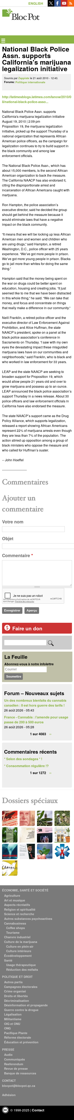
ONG (7, 1028)
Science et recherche (19, 914)
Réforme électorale (17, 1037)
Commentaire (17, 555)
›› (50, 734)
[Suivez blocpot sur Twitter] (51, 5)
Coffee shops (15, 928)
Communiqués (14, 1059)
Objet (7, 538)
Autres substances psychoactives (28, 919)
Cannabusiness (15, 923)
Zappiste (23, 78)
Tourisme (13, 932)
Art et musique (14, 900)
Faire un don (27, 628)
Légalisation (13, 1014)
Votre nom (12, 521)
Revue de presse (16, 1068)
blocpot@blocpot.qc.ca (18, 1086)
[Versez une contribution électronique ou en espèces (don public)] (7, 629)
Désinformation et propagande (26, 1005)
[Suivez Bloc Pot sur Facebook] (57, 5)
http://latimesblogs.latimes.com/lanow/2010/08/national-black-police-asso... (36, 99)
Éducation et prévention (21, 1042)
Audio (8, 1055)
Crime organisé (15, 991)
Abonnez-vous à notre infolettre (29, 664)
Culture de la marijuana (20, 942)
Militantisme (12, 1019)
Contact (38, 1110)
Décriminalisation (16, 1001)
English (35, 3)
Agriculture (12, 895)
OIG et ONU (12, 1024)
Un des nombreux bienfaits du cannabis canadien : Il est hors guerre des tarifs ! (35, 703)
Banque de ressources (20, 1073)
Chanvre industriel (17, 937)
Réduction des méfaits (22, 969)
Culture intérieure (18, 951)
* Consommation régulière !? (26, 765)
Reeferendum (13, 1064)
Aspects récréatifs (17, 905)
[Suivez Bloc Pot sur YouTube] (64, 5)
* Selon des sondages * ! (23, 758)
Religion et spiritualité (19, 909)
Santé (8, 960)
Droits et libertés (16, 996)
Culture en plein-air (20, 946)
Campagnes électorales (20, 987)
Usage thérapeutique (21, 965)
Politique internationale (30, 82)
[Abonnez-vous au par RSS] (70, 5)
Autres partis (13, 982)
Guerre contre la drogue (21, 1010)
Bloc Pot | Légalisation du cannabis (21, 13)
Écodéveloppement (18, 956)
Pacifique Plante (15, 1033)
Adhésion (9, 1095)
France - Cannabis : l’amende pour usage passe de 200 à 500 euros (36, 719)
